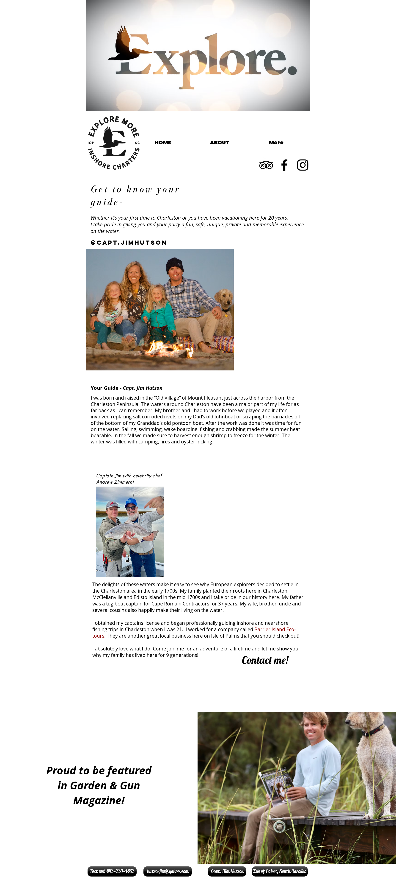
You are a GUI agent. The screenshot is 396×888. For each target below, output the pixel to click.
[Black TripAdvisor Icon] (266, 165)
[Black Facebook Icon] (284, 165)
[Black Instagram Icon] (302, 165)
